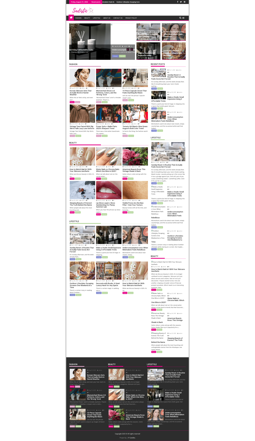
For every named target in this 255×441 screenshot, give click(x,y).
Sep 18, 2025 (127, 200)
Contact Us (117, 18)
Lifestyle (96, 18)
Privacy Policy (131, 18)
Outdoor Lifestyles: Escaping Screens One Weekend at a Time (104, 2)
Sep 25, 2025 (101, 167)
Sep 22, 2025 (101, 200)
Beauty (87, 18)
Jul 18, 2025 (100, 124)
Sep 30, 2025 (144, 58)
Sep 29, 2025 (76, 46)
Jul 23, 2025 (74, 124)
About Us (106, 18)
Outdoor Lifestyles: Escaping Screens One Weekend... (172, 53)
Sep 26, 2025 (74, 167)
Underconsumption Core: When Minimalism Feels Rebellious (173, 34)
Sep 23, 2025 (74, 200)
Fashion (78, 18)
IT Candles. (131, 438)
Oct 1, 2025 (143, 39)
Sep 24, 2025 (127, 167)
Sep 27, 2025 (101, 281)
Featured (81, 56)
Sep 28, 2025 (169, 58)
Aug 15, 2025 (101, 88)
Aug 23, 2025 (75, 88)
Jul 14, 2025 (127, 124)
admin (84, 46)
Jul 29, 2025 (127, 88)
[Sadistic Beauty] (71, 17)
